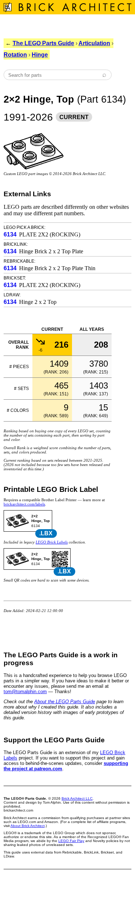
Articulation (94, 43)
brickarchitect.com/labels (24, 504)
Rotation (15, 55)
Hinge (40, 55)
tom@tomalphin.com (25, 691)
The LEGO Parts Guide (43, 43)
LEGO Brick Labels (52, 542)
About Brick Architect (27, 826)
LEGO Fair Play (71, 841)
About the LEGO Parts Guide (64, 701)
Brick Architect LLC (77, 798)
